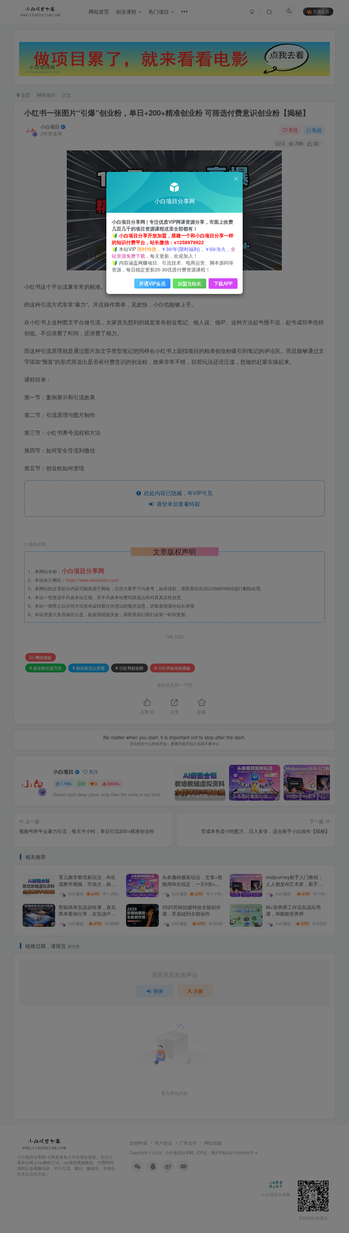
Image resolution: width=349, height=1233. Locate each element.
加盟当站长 (189, 283)
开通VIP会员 (152, 283)
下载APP (223, 283)
